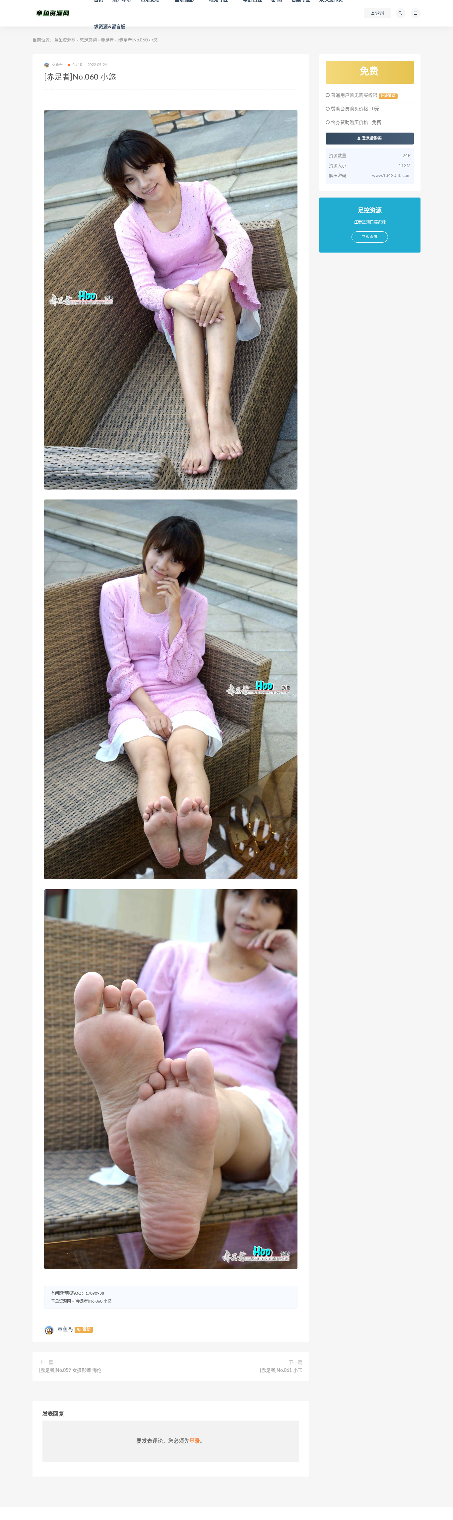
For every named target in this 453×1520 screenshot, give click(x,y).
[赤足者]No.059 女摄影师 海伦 (70, 1370)
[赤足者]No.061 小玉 (281, 1370)
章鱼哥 (65, 1329)
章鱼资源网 (65, 40)
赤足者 (107, 40)
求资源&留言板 (109, 27)
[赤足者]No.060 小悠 (93, 1301)
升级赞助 (388, 95)
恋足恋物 (88, 40)
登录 (194, 1441)
